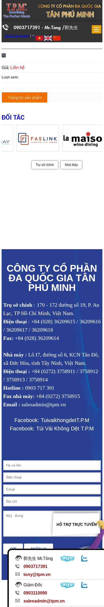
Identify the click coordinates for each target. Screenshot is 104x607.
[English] (47, 38)
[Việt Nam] (39, 38)
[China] (56, 38)
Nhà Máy (71, 165)
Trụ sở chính (45, 165)
